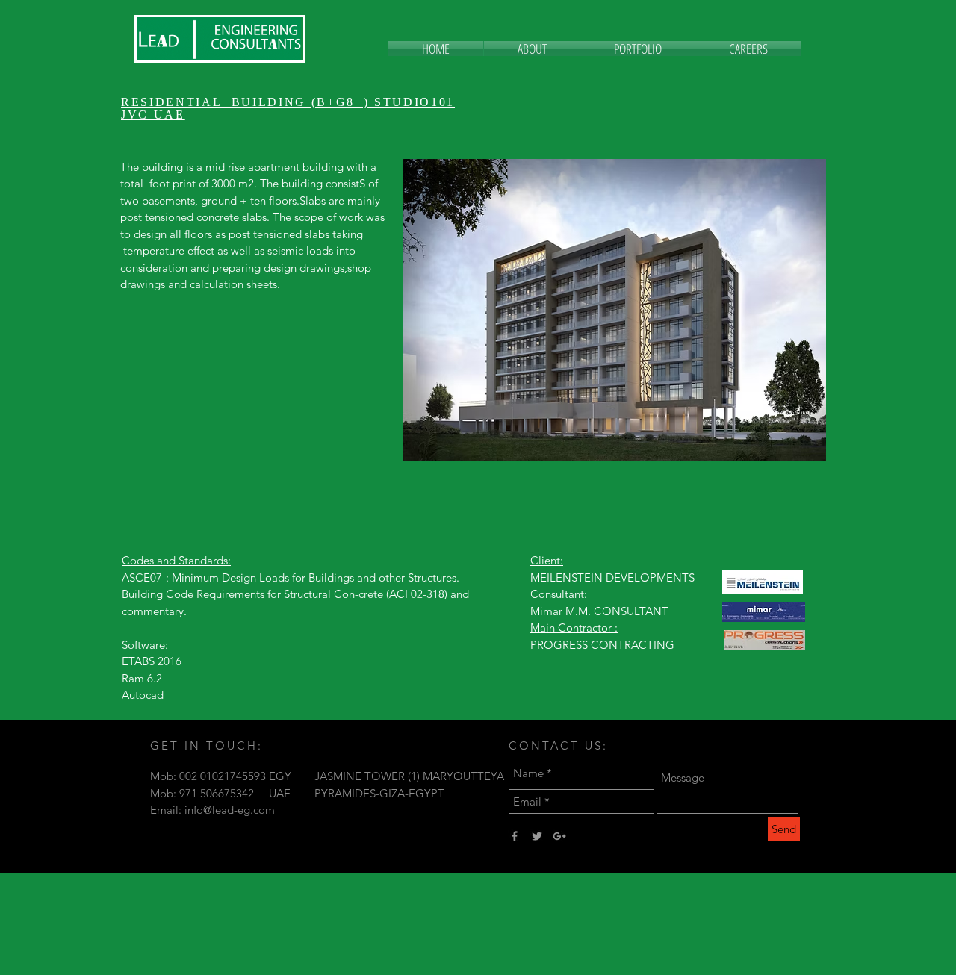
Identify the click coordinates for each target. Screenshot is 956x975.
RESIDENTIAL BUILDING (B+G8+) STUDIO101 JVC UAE (288, 108)
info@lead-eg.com (229, 810)
